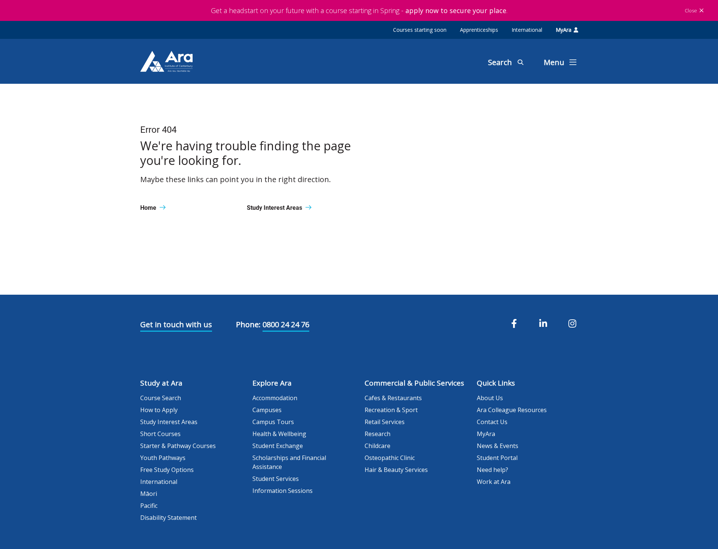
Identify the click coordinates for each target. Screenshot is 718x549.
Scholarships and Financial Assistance (289, 462)
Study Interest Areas (168, 422)
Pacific (148, 506)
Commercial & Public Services (414, 383)
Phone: (248, 324)
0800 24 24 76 (286, 324)
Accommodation (274, 398)
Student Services (275, 479)
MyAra (563, 29)
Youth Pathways (162, 458)
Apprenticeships (479, 29)
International (527, 29)
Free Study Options (167, 470)
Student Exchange (277, 446)
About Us (490, 398)
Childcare (377, 446)
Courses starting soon (420, 29)
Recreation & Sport (391, 410)
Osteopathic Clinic (390, 458)
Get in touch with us (176, 324)
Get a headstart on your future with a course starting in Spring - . (359, 10)
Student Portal (497, 458)
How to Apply (159, 410)
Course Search (160, 398)
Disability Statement (168, 517)
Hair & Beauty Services (396, 470)
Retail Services (385, 422)
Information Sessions (282, 491)
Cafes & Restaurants (393, 398)
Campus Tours (273, 422)
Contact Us (492, 422)
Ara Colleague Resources (512, 410)
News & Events (497, 446)
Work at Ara (493, 482)
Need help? (492, 470)
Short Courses (160, 434)
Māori (148, 494)
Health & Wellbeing (279, 434)
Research (377, 434)
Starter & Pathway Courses (178, 446)
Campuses (267, 410)
